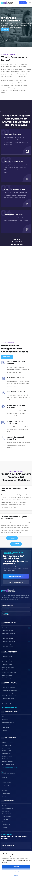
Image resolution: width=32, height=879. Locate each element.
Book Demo (7, 357)
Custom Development (7, 756)
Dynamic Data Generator (7, 638)
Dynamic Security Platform (8, 667)
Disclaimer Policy (6, 824)
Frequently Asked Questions (8, 813)
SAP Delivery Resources (7, 808)
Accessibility (5, 827)
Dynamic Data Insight (7, 644)
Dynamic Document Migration (8, 687)
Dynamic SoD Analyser (7, 677)
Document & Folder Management (9, 690)
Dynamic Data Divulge (7, 656)
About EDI (4, 777)
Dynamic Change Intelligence (8, 698)
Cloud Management (6, 733)
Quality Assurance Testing (8, 764)
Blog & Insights (5, 811)
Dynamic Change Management (9, 695)
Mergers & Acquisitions (7, 725)
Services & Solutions (6, 753)
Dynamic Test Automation (8, 701)
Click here (12, 538)
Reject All (16, 875)
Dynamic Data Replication (8, 630)
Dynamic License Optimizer (8, 703)
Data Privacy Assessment (7, 742)
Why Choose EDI (6, 780)
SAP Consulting (5, 758)
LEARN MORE (5, 29)
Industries (4, 788)
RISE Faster (4, 730)
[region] (16, 865)
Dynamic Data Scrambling (8, 661)
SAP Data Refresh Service (8, 750)
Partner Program (5, 785)
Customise (16, 871)
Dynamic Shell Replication (8, 636)
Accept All (16, 866)
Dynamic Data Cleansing (7, 646)
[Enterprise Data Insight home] (8, 591)
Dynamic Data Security (7, 659)
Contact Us (4, 790)
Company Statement (6, 782)
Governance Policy (6, 816)
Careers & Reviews (6, 793)
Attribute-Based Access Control (9, 672)
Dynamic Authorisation (7, 675)
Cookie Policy (5, 821)
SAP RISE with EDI (6, 719)
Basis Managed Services (7, 761)
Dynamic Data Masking (7, 664)
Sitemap (4, 796)
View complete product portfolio (10, 707)
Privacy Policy (5, 819)
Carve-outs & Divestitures (8, 722)
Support (4, 805)
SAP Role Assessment (7, 748)
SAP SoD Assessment (7, 745)
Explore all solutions (16, 582)
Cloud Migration (5, 727)
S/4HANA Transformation (7, 716)
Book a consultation (16, 576)
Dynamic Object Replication (8, 633)
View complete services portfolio (10, 767)
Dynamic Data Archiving (7, 693)
